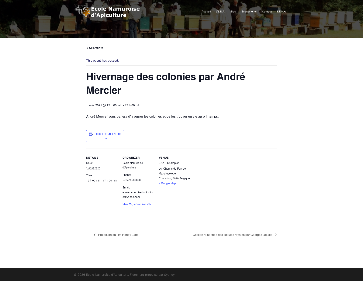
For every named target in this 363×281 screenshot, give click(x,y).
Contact (267, 11)
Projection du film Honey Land (118, 234)
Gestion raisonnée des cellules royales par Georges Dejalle (233, 234)
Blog (233, 11)
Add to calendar (108, 134)
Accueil (206, 11)
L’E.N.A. (220, 11)
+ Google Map (167, 183)
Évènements (249, 11)
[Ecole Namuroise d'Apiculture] (108, 11)
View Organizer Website (137, 204)
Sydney (169, 274)
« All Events (94, 48)
